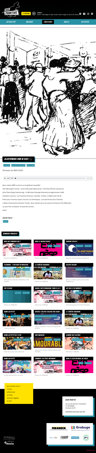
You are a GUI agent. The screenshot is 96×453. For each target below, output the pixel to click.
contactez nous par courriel (75, 411)
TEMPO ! (39, 13)
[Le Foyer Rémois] (64, 438)
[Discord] (92, 14)
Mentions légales (13, 398)
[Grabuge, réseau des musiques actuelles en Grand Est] (80, 430)
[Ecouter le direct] (34, 13)
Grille (66, 22)
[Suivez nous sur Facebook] (84, 14)
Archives (10, 395)
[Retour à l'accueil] (11, 17)
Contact (9, 389)
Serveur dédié (7, 439)
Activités (85, 22)
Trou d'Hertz (7, 165)
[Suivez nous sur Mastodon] (80, 14)
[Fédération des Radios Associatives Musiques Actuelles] (59, 429)
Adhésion (10, 392)
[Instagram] (88, 14)
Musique (29, 22)
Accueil (9, 401)
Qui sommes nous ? (13, 386)
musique (5, 221)
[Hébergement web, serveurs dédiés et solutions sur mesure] (9, 445)
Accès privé (90, 450)
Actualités (11, 22)
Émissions (48, 22)
